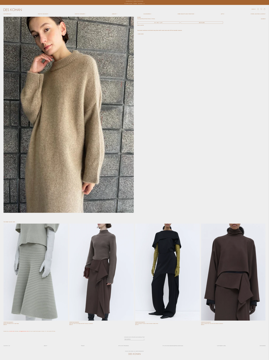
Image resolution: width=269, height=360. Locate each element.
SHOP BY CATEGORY (80, 13)
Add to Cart (202, 22)
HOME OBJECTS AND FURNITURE (186, 13)
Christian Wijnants (8, 322)
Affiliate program (123, 345)
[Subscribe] (144, 339)
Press (83, 345)
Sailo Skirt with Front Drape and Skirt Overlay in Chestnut (81, 323)
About (45, 345)
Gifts (222, 13)
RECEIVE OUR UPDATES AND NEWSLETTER (134, 337)
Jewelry (114, 13)
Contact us (7, 345)
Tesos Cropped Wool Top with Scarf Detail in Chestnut (212, 323)
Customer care (221, 345)
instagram (263, 345)
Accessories (147, 13)
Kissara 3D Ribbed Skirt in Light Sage (11, 323)
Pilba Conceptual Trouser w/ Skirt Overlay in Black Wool (146, 323)
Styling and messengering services (173, 345)
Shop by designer (43, 13)
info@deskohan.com (24, 331)
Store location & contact (258, 13)
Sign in (253, 9)
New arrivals (7, 13)
